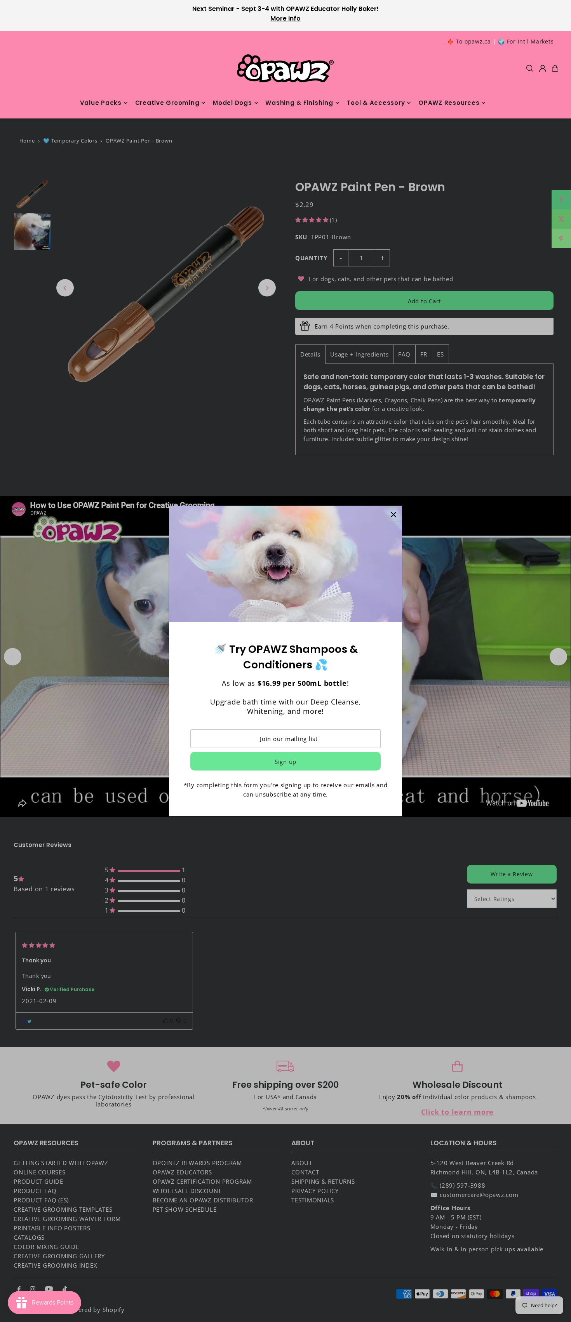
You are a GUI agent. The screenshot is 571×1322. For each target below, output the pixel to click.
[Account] (542, 68)
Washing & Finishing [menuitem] (299, 103)
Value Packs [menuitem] (101, 103)
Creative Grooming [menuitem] (167, 103)
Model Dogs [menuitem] (232, 103)
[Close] (393, 514)
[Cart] (555, 68)
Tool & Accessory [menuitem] (375, 103)
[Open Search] (529, 68)
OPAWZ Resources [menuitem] (448, 103)
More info (285, 18)
